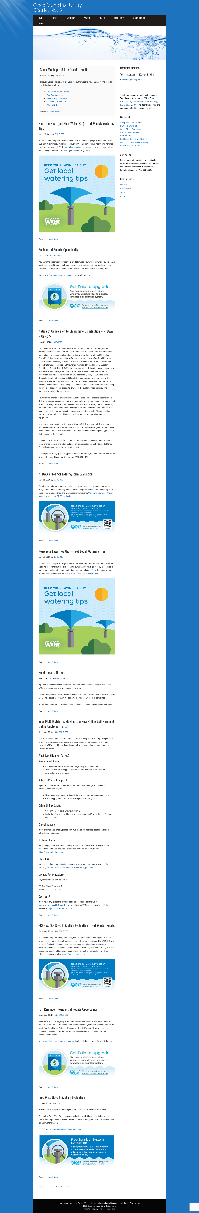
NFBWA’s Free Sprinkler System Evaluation (66, 474)
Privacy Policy (135, 1203)
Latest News (54, 111)
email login (111, 1209)
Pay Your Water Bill (54, 95)
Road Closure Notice (51, 672)
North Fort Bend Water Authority (134, 142)
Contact (41, 23)
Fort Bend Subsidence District (133, 139)
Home (39, 18)
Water (87, 18)
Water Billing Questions (56, 98)
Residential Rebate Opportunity (58, 249)
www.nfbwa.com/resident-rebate (57, 275)
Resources (119, 18)
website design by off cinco (94, 1209)
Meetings (71, 18)
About (54, 18)
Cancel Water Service (56, 101)
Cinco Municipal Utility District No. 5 (57, 7)
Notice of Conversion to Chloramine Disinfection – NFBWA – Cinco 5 (76, 333)
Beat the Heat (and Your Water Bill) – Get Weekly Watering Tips (77, 126)
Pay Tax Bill (51, 105)
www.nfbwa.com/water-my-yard (78, 147)
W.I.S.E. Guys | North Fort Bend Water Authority (60, 1129)
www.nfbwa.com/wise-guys (74, 954)
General (123, 184)
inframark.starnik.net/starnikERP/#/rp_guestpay (72, 867)
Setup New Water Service (57, 92)
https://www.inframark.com (60, 908)
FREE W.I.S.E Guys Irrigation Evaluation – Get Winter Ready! (77, 925)
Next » (69, 1187)
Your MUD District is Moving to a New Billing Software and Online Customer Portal (76, 724)
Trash (102, 18)
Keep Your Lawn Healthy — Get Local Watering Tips (72, 551)
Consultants (139, 18)
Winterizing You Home (130, 145)
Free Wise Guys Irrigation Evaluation (62, 1097)
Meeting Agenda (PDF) (131, 80)
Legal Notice (123, 1203)
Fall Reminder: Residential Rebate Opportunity (68, 1009)
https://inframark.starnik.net (51, 852)
